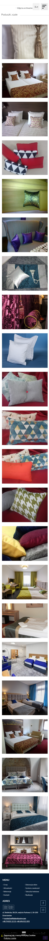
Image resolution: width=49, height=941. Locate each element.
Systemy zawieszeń (33, 888)
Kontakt (6, 895)
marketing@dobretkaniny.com (15, 918)
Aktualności (8, 888)
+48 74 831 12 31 (9, 921)
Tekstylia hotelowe (32, 892)
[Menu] (44, 6)
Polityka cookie (10, 938)
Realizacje (29, 895)
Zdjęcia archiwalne (25, 8)
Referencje (7, 892)
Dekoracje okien (31, 885)
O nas (6, 885)
